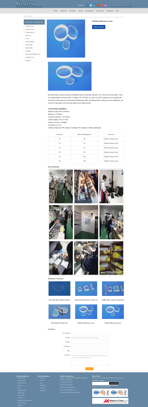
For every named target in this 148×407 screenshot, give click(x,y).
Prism (27, 38)
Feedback (109, 11)
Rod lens (28, 60)
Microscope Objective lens (33, 54)
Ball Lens (28, 35)
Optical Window (30, 41)
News (81, 11)
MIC (117, 11)
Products (73, 11)
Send (89, 369)
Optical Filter (29, 45)
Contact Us (100, 11)
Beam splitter (29, 48)
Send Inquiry (99, 27)
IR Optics (28, 51)
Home (56, 11)
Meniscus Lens (30, 29)
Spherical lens (30, 26)
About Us (64, 11)
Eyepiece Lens (30, 57)
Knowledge (89, 11)
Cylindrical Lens (30, 32)
